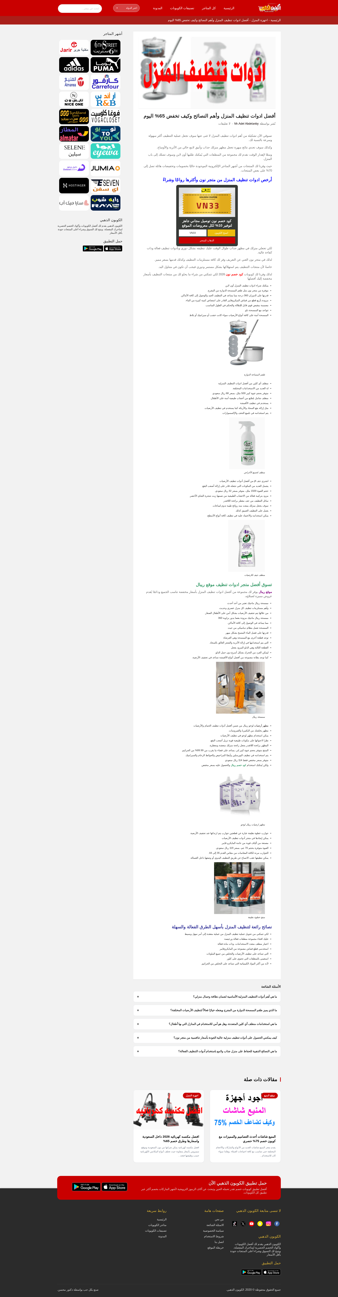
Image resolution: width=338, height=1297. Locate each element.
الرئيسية (229, 8)
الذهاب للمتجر (207, 240)
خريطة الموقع (216, 1247)
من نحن (219, 1219)
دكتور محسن (65, 1289)
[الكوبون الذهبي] (269, 7)
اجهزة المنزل (259, 20)
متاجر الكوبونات (157, 1225)
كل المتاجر (209, 8)
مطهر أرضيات (261, 725)
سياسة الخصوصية (213, 1230)
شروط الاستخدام (214, 1236)
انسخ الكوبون (221, 232)
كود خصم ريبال (238, 765)
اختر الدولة (127, 8)
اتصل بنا (219, 1241)
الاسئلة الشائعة (215, 1225)
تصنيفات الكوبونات (182, 8)
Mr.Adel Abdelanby (246, 123)
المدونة (157, 8)
